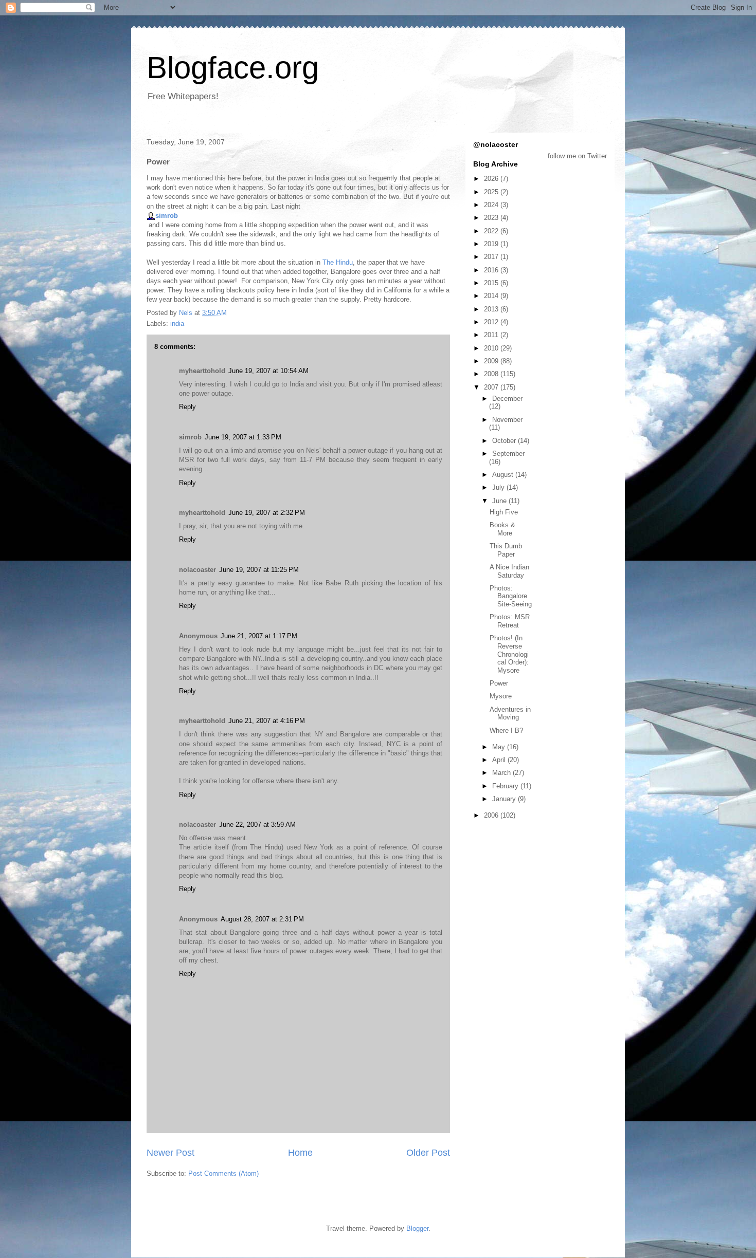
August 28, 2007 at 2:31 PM (262, 919)
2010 (492, 348)
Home (300, 1153)
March (502, 772)
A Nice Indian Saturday (509, 571)
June (500, 501)
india (177, 323)
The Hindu (337, 262)
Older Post (428, 1153)
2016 (492, 270)
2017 (492, 257)
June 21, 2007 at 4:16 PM (266, 721)
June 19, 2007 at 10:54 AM (268, 371)
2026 (492, 178)
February (506, 786)
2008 (492, 374)
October (505, 441)
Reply (187, 407)
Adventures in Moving (510, 713)
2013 (492, 309)
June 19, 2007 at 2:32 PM (266, 512)
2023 (492, 217)
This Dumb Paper (506, 550)
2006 (492, 815)
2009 (492, 361)
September (508, 453)
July (499, 487)
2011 (492, 335)
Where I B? (506, 730)
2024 (492, 205)
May (499, 747)
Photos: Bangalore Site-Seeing (511, 596)
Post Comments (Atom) (223, 1173)
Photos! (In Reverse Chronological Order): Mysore (509, 654)
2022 (492, 231)
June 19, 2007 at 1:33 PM (243, 437)
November (507, 419)
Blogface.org (233, 67)
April (500, 760)
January (505, 799)
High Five (504, 512)
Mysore (501, 696)
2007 (492, 387)
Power (499, 683)
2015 (492, 283)
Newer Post (170, 1153)
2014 (492, 296)
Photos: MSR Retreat (510, 621)
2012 (492, 322)
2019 (492, 244)
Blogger (417, 1228)
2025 (492, 192)
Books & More (502, 529)
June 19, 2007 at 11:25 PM (259, 570)
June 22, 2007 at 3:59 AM (257, 824)
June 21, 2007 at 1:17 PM (259, 636)
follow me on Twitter (577, 156)
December (507, 398)
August (503, 474)
